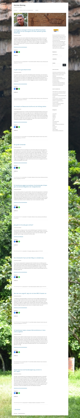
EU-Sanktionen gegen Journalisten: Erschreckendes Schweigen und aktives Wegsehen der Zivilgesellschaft (30, 185)
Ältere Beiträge (17, 409)
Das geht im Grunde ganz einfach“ (23, 225)
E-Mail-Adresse (55, 54)
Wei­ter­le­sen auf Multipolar (18, 236)
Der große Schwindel (19, 144)
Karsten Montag (19, 5)
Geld (41, 286)
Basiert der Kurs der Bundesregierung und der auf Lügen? (28, 370)
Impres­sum (15, 413)
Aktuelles (15, 10)
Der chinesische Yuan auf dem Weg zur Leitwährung (28, 258)
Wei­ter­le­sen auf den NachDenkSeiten (20, 83)
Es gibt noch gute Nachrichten (22, 69)
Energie (41, 136)
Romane (36, 10)
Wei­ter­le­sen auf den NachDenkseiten (20, 47)
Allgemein (38, 61)
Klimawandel (55, 122)
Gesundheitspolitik (56, 121)
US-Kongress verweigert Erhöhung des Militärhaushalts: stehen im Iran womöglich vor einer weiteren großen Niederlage (30, 31)
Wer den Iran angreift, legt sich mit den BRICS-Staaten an (30, 293)
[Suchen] (64, 65)
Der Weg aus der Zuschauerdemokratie (26, 10)
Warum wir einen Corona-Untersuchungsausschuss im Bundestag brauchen (59, 93)
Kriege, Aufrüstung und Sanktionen (41, 216)
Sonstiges (54, 128)
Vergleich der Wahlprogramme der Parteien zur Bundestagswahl (58, 104)
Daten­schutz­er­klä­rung (21, 413)
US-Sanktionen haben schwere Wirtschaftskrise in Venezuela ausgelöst (30, 330)
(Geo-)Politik (31, 61)
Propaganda (20, 99)
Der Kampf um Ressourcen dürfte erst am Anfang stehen (30, 106)
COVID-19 (36, 251)
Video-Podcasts (55, 129)
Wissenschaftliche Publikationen (58, 130)
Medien (54, 125)
